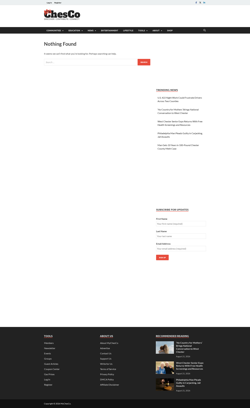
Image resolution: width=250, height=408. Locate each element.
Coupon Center (52, 369)
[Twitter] (200, 2)
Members (49, 343)
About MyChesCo (109, 343)
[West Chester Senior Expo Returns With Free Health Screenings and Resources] (165, 363)
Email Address (163, 243)
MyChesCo (66, 403)
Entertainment (109, 30)
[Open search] (204, 30)
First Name (161, 218)
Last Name (161, 231)
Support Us (105, 358)
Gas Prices (49, 374)
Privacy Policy (107, 374)
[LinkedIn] (204, 2)
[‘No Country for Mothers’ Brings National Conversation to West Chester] (165, 343)
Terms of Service (108, 369)
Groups (48, 358)
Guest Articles (51, 363)
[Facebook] (196, 2)
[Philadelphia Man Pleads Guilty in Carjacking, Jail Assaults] (165, 380)
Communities (53, 30)
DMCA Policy (107, 379)
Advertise (105, 348)
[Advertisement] (153, 15)
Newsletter (49, 348)
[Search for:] (97, 62)
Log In (49, 2)
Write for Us (106, 363)
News (90, 30)
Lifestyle (128, 30)
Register (57, 2)
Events (47, 353)
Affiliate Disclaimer (109, 384)
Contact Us (105, 353)
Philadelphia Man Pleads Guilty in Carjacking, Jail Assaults (188, 382)
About (156, 30)
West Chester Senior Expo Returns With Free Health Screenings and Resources (189, 365)
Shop (170, 30)
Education (74, 30)
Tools (141, 30)
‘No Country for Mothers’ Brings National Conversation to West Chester (189, 347)
